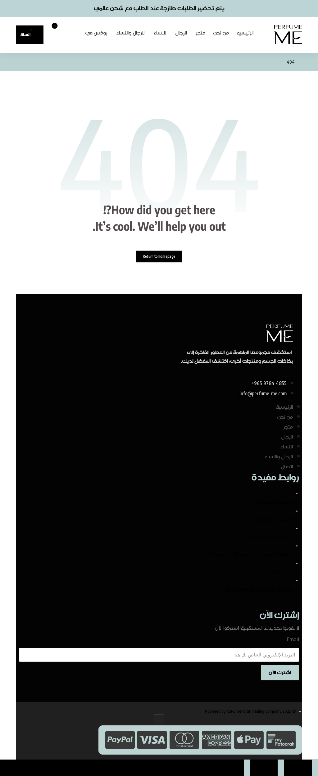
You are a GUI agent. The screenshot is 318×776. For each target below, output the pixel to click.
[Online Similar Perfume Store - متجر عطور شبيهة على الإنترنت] (288, 34)
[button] (76, 30)
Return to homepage (159, 256)
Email (293, 639)
